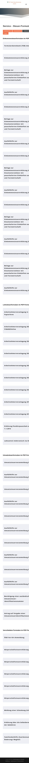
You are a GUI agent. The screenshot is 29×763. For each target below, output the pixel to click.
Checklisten (7, 31)
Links (5, 33)
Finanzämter (17, 31)
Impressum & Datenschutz (17, 761)
